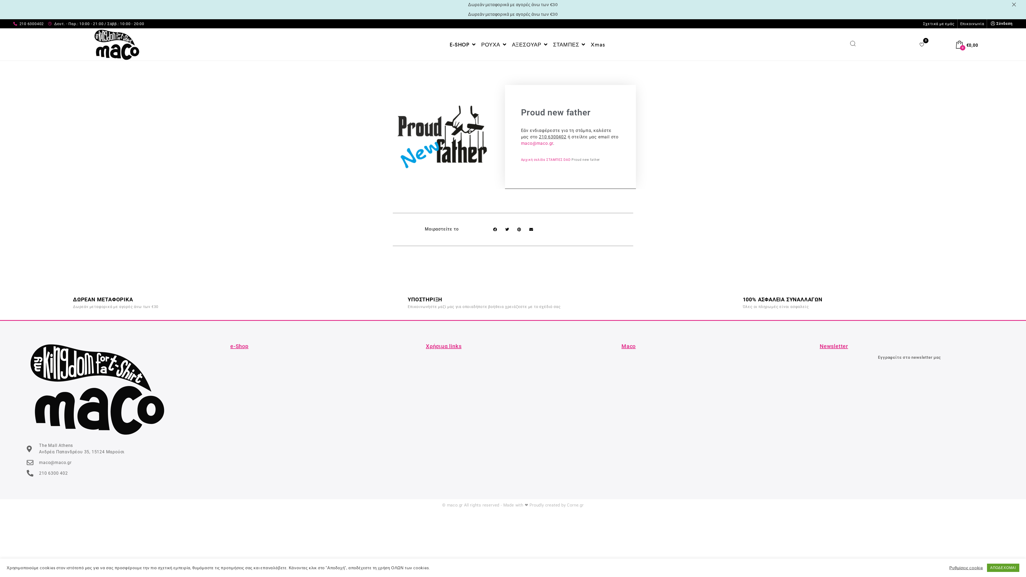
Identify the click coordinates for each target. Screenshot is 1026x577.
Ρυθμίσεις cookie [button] (966, 568)
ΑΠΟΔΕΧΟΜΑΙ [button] (1003, 568)
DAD (566, 160)
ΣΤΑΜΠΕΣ (554, 160)
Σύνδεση (1004, 23)
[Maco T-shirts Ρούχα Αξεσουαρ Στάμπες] (117, 45)
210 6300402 (552, 136)
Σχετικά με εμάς (939, 24)
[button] (495, 229)
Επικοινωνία (972, 24)
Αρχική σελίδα (533, 160)
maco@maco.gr (537, 143)
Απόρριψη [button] (1015, 4)
